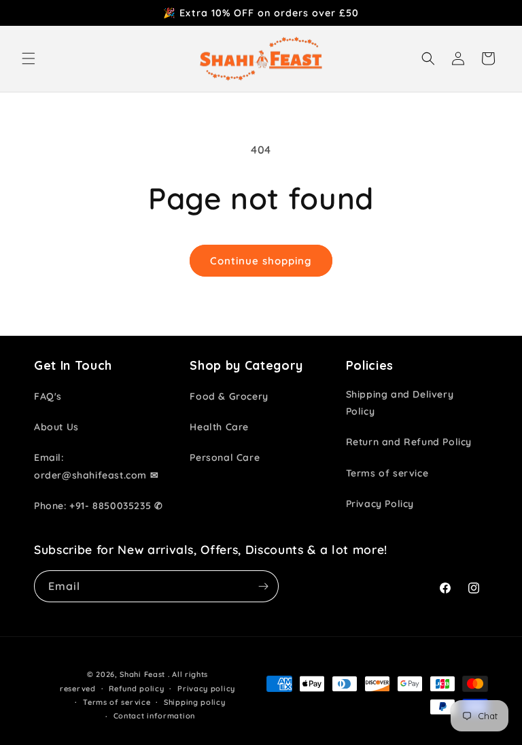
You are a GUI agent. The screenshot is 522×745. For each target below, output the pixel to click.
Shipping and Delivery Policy (400, 402)
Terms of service (387, 473)
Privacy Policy (380, 504)
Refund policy (136, 688)
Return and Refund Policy (409, 442)
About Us (56, 427)
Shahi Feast (142, 674)
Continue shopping (261, 260)
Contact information (154, 716)
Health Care (219, 427)
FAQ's (48, 396)
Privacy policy (206, 688)
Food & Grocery (229, 396)
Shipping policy (195, 702)
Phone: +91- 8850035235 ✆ (98, 506)
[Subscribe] (263, 586)
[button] (29, 58)
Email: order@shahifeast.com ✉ (96, 466)
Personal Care (225, 457)
